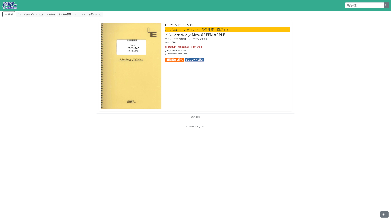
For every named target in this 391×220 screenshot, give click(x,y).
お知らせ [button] (51, 14)
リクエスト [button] (80, 14)
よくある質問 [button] (64, 14)
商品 (10, 14)
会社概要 (195, 116)
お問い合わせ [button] (95, 14)
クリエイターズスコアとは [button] (30, 14)
